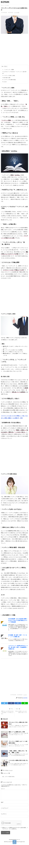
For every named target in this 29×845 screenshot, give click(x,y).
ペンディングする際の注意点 (9, 79)
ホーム (2, 5)
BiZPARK (25, 697)
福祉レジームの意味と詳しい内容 (17, 731)
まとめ (4, 81)
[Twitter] (4, 703)
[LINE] (24, 703)
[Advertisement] (14, 49)
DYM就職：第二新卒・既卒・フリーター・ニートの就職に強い (17, 635)
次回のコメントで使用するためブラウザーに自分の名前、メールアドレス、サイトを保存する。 (15, 828)
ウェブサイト (4, 813)
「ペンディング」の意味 (8, 69)
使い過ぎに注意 (6, 77)
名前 (2, 802)
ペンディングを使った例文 (8, 75)
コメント (3, 788)
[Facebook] (11, 703)
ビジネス (7, 5)
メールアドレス (4, 808)
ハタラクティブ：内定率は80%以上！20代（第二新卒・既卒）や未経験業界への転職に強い (18, 647)
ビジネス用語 (16, 12)
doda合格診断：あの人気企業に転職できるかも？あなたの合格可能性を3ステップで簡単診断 (17, 620)
